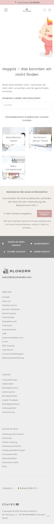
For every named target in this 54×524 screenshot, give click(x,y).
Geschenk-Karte (10, 462)
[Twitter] (14, 504)
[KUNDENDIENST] (31, 243)
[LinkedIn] (7, 504)
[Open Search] (44, 10)
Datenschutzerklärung (13, 358)
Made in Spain (9, 313)
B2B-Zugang (8, 345)
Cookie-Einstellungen (12, 353)
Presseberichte (9, 454)
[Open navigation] (8, 10)
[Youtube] (17, 504)
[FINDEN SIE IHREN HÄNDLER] (3, 244)
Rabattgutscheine (11, 404)
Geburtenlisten (9, 458)
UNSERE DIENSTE (42, 251)
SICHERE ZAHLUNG (16, 251)
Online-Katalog (9, 442)
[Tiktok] (12, 504)
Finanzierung (8, 412)
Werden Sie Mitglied (44, 213)
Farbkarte (7, 438)
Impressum (7, 349)
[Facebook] (2, 504)
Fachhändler (28, 2)
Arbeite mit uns (9, 305)
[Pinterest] (10, 504)
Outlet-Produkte (10, 400)
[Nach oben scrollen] (48, 516)
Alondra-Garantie (11, 309)
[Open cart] (49, 10)
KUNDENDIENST (41, 243)
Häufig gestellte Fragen (13, 450)
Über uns (6, 301)
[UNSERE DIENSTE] (31, 251)
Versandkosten (9, 379)
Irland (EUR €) (28, 488)
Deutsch (7, 488)
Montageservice (10, 387)
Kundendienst (9, 329)
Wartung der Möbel (11, 446)
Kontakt (6, 297)
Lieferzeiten (8, 383)
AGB (4, 333)
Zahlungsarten (9, 408)
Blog (4, 466)
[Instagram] (5, 504)
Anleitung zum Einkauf (13, 434)
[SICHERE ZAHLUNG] (4, 251)
